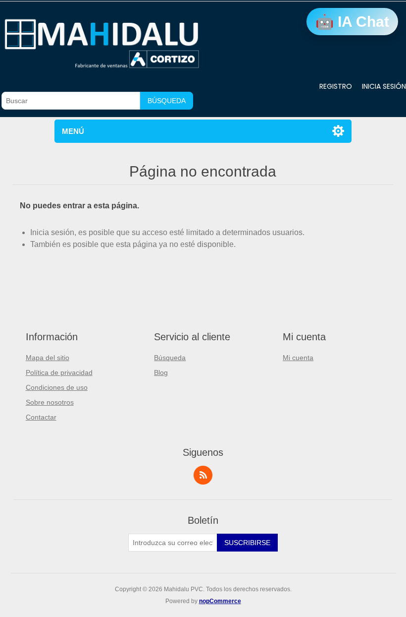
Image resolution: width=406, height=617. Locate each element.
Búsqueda (167, 101)
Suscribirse (247, 543)
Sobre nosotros (50, 402)
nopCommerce (220, 601)
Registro (335, 86)
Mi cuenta (298, 358)
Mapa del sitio (47, 358)
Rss (203, 475)
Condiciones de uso (57, 387)
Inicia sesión (384, 86)
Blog (161, 372)
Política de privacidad (59, 372)
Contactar (41, 417)
